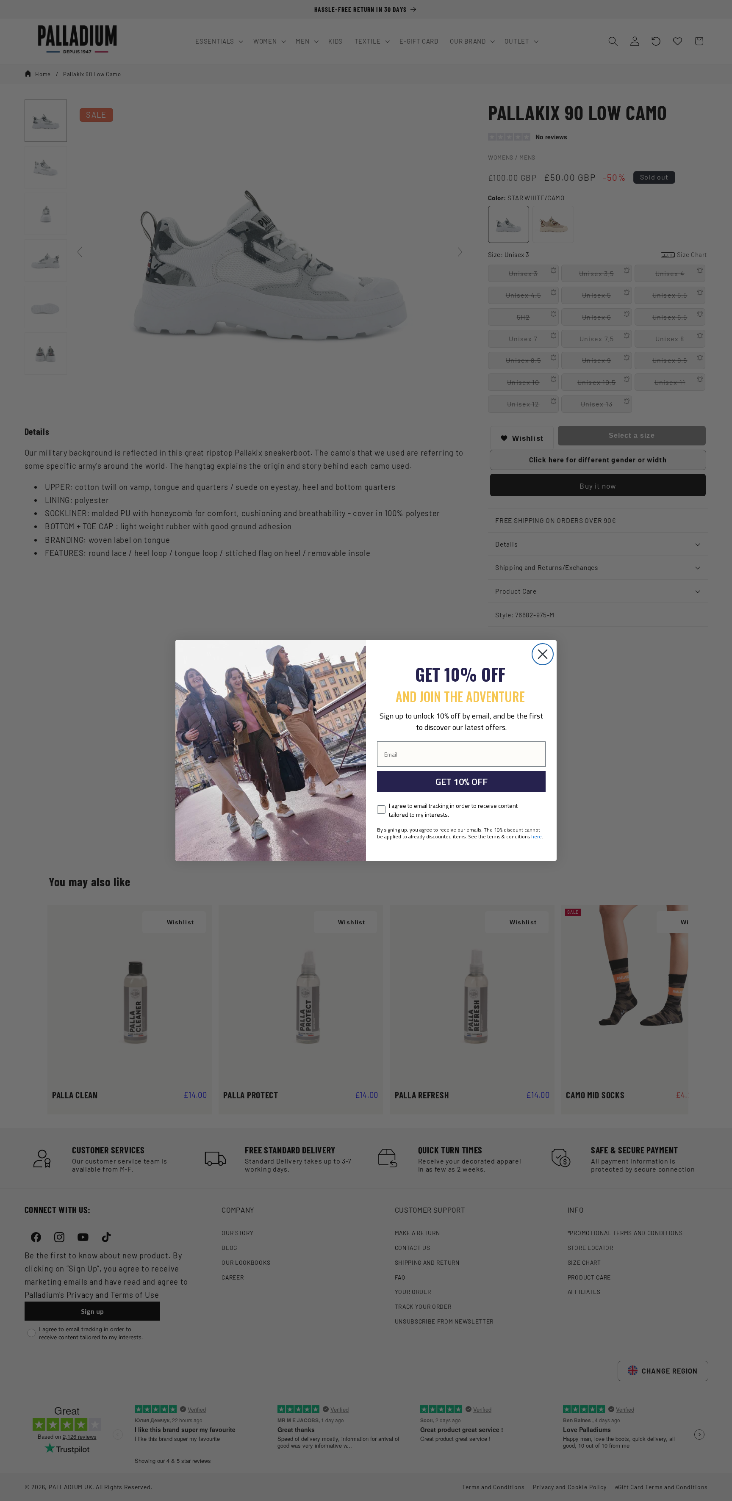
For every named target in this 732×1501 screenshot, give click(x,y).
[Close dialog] (542, 654)
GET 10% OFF (461, 781)
